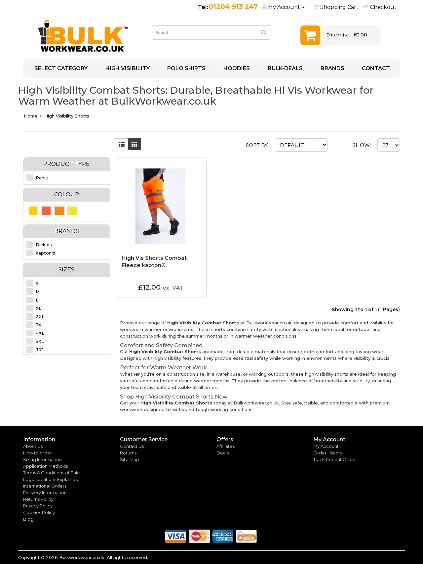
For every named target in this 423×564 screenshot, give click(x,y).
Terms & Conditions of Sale (51, 472)
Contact (375, 68)
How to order (37, 452)
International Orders (44, 486)
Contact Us (132, 446)
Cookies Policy (39, 512)
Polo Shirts (186, 68)
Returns (128, 452)
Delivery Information (45, 492)
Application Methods (45, 466)
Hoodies (236, 68)
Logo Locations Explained (50, 479)
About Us (33, 446)
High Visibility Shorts (66, 115)
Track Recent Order (334, 459)
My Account (326, 446)
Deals (222, 452)
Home (31, 115)
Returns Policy (38, 499)
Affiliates (225, 446)
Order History (327, 452)
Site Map (129, 459)
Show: (362, 145)
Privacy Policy (38, 505)
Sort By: (257, 145)
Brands (331, 68)
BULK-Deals (284, 68)
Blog (28, 519)
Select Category (60, 68)
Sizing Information (42, 459)
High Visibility (127, 68)
